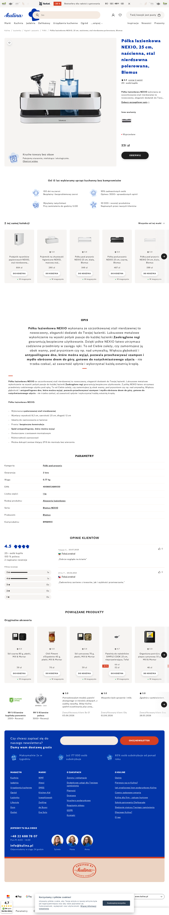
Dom (12, 807)
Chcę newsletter (139, 741)
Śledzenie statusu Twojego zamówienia (135, 807)
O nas (118, 817)
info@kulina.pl (21, 845)
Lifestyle (14, 803)
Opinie (118, 778)
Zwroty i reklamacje (77, 778)
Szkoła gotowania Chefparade (130, 803)
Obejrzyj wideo (30, 161)
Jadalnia (14, 783)
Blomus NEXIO (50, 508)
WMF (41, 778)
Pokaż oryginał (68, 554)
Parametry (22, 911)
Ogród (13, 793)
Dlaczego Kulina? (123, 812)
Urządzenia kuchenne (21, 788)
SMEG (41, 788)
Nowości (146, 23)
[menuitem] (7, 24)
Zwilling (42, 803)
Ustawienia (44, 909)
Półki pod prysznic (52, 466)
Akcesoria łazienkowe (54, 501)
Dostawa (71, 796)
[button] (19, 673)
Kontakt (71, 815)
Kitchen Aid (44, 793)
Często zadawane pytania (128, 793)
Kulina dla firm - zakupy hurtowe (131, 798)
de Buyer (43, 807)
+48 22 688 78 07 (23, 836)
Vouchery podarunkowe (79, 801)
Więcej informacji (88, 906)
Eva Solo (43, 812)
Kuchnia (14, 778)
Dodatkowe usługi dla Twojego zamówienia (82, 784)
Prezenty (159, 23)
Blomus (47, 515)
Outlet (13, 812)
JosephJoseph (45, 798)
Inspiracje (133, 23)
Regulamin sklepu (75, 805)
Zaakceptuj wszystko (116, 903)
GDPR (70, 810)
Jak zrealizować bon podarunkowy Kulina (135, 788)
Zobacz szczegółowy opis (134, 102)
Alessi (41, 783)
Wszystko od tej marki (150, 223)
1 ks (45, 494)
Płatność (71, 791)
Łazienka (14, 798)
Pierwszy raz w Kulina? (126, 783)
